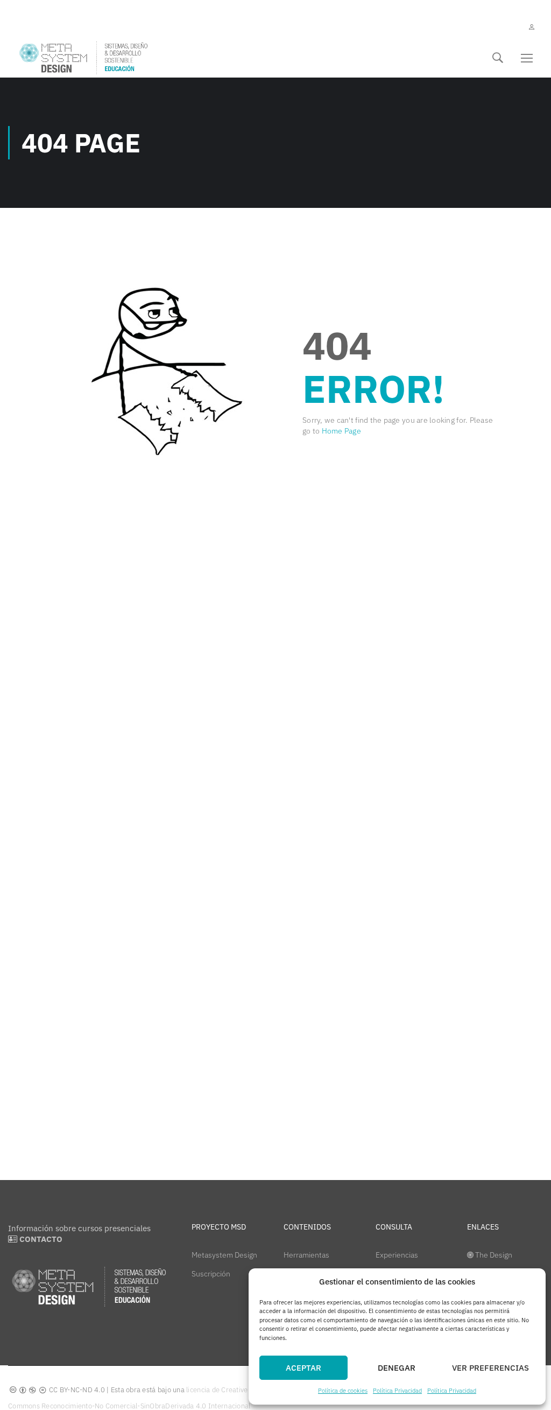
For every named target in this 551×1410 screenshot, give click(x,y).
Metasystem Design (224, 1255)
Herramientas (306, 1255)
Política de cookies (343, 1390)
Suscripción (211, 1274)
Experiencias (397, 1255)
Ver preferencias (490, 1368)
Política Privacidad (397, 1390)
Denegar (396, 1368)
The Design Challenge (489, 1263)
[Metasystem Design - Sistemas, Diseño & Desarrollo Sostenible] (83, 57)
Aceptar (303, 1368)
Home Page (341, 431)
